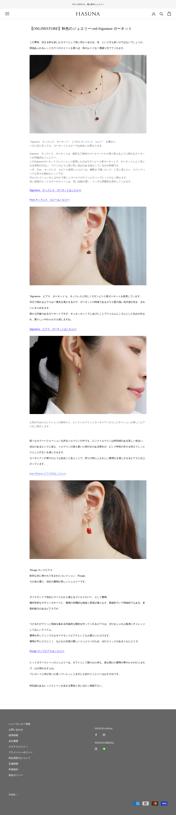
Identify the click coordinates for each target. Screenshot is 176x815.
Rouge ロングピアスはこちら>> (47, 651)
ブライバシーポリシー (21, 752)
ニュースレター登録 (19, 724)
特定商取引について (19, 758)
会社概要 (13, 741)
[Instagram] (104, 734)
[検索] (161, 13)
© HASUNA (14, 803)
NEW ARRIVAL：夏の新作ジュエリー (88, 4)
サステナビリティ (18, 746)
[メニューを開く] (7, 13)
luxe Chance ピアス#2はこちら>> (48, 473)
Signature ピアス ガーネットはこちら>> (53, 329)
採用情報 (13, 735)
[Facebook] (96, 734)
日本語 (12, 794)
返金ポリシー (16, 775)
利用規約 (13, 769)
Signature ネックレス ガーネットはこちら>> (55, 190)
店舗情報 (13, 763)
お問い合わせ (16, 729)
